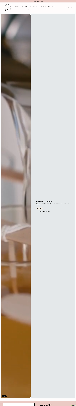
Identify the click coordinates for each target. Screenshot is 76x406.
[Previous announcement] (3, 400)
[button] (17, 6)
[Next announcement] (72, 400)
